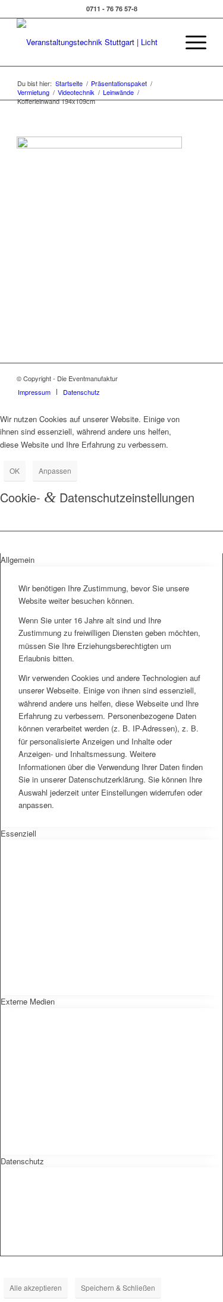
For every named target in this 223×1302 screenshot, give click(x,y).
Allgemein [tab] (17, 559)
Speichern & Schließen (118, 1287)
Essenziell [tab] (18, 833)
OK (15, 470)
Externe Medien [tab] (28, 1001)
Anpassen (55, 470)
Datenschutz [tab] (22, 1161)
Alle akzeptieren (36, 1287)
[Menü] (190, 42)
